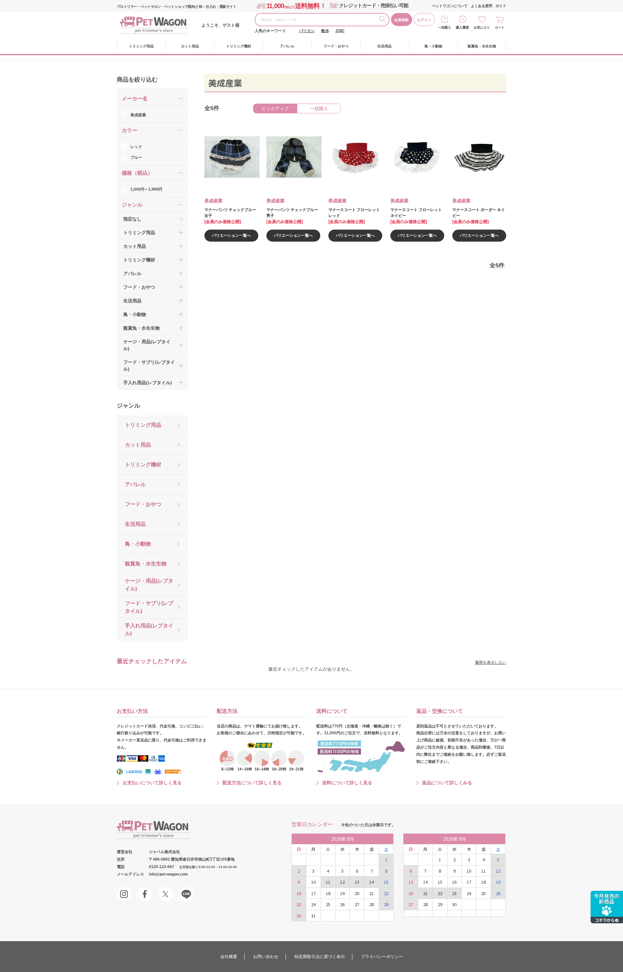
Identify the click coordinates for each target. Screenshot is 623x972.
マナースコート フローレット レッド (354, 213)
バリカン (307, 31)
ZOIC (340, 31)
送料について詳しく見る (347, 782)
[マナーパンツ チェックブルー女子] (227, 157)
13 (357, 882)
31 (313, 916)
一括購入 (444, 27)
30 (299, 916)
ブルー (136, 157)
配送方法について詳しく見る (252, 782)
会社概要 (228, 956)
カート (500, 27)
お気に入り (482, 27)
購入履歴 (462, 27)
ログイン (424, 20)
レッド (136, 147)
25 (328, 904)
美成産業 (138, 115)
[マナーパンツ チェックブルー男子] (289, 157)
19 (342, 893)
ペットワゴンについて (450, 6)
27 (357, 904)
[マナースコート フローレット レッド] (351, 157)
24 (313, 904)
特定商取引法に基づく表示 (319, 956)
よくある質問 (481, 6)
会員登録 (401, 20)
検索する (384, 20)
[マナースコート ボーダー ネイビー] (475, 157)
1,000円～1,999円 (146, 189)
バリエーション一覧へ (231, 235)
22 (386, 893)
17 (313, 893)
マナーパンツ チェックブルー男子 (292, 213)
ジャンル (128, 405)
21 (371, 893)
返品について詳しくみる (447, 782)
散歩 (325, 31)
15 (386, 882)
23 (299, 904)
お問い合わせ (265, 956)
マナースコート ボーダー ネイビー (478, 213)
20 (357, 893)
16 (299, 893)
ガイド (500, 6)
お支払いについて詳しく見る (152, 782)
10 (313, 882)
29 (386, 904)
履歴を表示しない (490, 662)
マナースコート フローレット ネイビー (416, 213)
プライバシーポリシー (382, 956)
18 (328, 893)
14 (371, 882)
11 (328, 882)
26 (342, 904)
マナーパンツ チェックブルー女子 (230, 213)
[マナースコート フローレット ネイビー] (413, 157)
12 (342, 882)
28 (371, 904)
